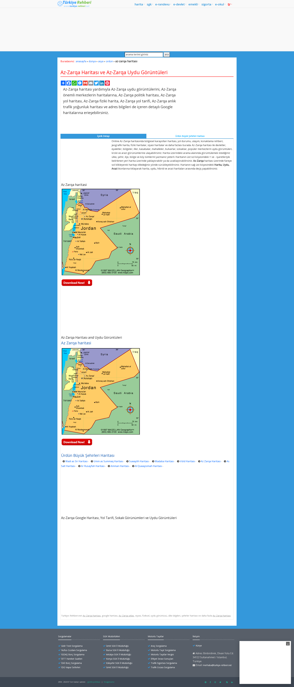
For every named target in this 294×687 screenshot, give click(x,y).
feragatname (109, 682)
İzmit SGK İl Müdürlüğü (117, 645)
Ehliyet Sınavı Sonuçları (162, 658)
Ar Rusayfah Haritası (93, 466)
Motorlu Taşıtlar (156, 636)
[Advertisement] (147, 29)
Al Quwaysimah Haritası (148, 466)
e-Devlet (179, 4)
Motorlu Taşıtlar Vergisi (162, 654)
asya (100, 61)
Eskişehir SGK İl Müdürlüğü (119, 663)
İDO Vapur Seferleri (70, 667)
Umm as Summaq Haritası (108, 461)
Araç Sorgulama (159, 645)
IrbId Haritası (187, 461)
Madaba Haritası (164, 461)
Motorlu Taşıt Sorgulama (163, 650)
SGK (149, 4)
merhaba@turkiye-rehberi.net (217, 665)
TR (229, 4)
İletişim (196, 636)
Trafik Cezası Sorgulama (163, 667)
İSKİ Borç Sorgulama (71, 663)
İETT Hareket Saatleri (71, 658)
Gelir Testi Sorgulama (72, 645)
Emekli (193, 4)
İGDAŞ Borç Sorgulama (72, 654)
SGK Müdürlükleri (111, 636)
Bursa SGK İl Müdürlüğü (118, 650)
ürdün (109, 61)
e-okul (219, 4)
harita (139, 4)
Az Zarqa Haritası (211, 461)
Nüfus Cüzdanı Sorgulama (74, 650)
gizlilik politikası (94, 682)
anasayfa (81, 61)
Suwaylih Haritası (139, 461)
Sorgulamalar (64, 636)
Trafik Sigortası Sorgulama (164, 663)
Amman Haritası (120, 466)
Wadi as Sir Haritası (76, 461)
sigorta (206, 4)
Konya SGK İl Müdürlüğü (118, 658)
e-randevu (162, 4)
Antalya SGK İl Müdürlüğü (118, 654)
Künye (199, 645)
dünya (92, 61)
